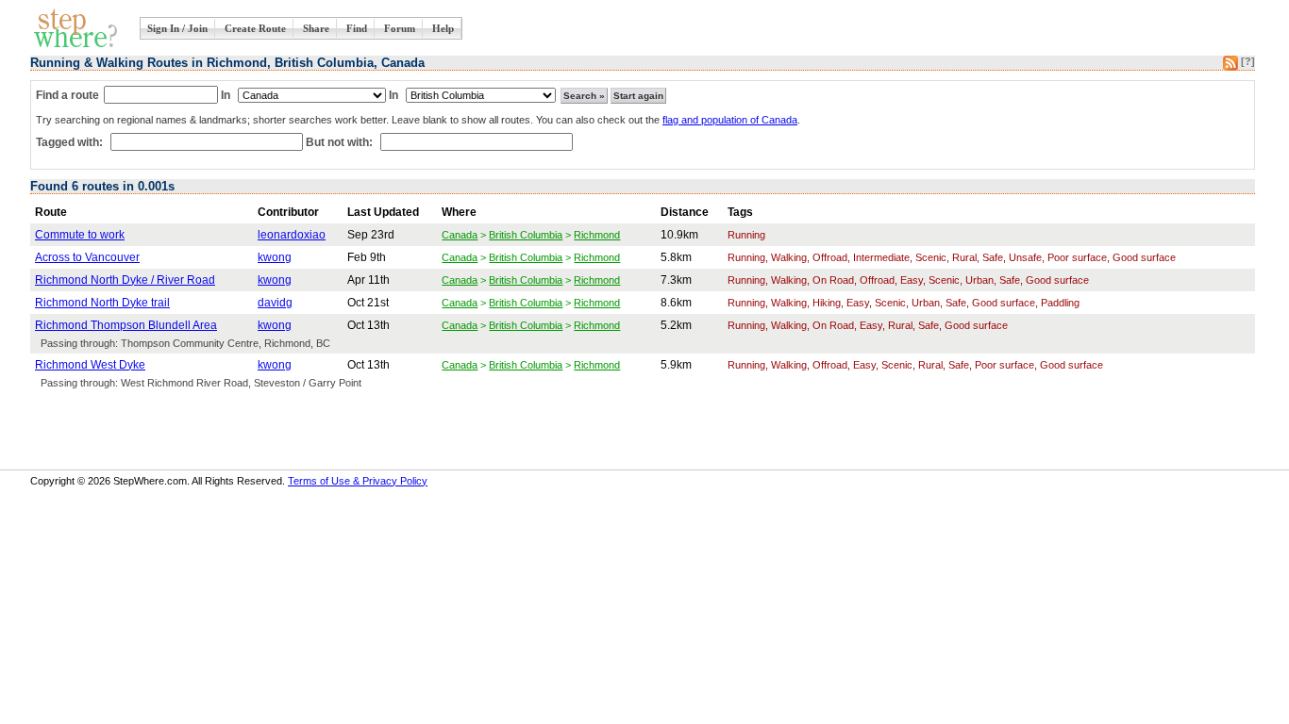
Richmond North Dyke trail (102, 302)
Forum (399, 28)
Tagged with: (71, 142)
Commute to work (80, 234)
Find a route (67, 95)
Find (356, 28)
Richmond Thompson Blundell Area (126, 325)
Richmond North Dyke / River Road (125, 280)
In (225, 95)
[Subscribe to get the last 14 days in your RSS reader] (1230, 67)
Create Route (255, 28)
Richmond (597, 234)
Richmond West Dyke (90, 364)
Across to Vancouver (87, 257)
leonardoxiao (292, 234)
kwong (275, 257)
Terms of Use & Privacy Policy (357, 480)
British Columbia (525, 234)
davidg (275, 302)
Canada (459, 234)
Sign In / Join (177, 28)
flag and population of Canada (729, 119)
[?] (1248, 61)
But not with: (341, 142)
